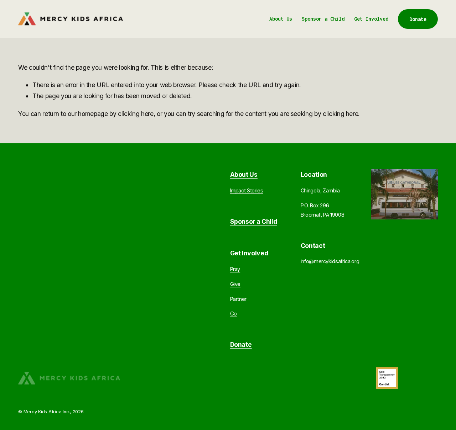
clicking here (135, 113)
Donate (417, 19)
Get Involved (371, 19)
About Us (280, 19)
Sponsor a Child (323, 19)
